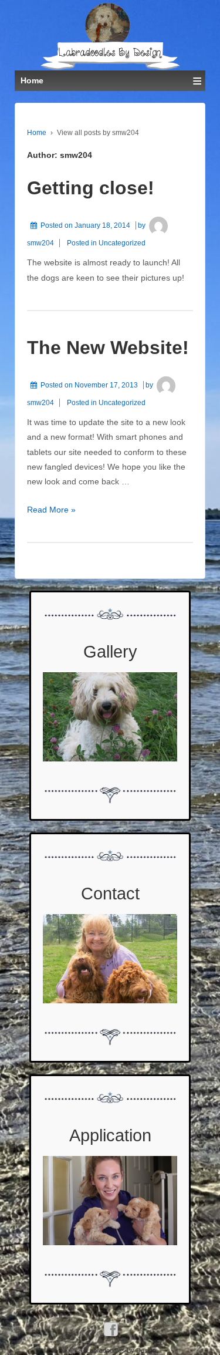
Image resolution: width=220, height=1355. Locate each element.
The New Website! (108, 347)
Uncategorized (122, 243)
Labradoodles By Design (120, 1350)
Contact (110, 893)
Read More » (51, 509)
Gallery (110, 651)
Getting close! (90, 187)
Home (36, 133)
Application (110, 1135)
